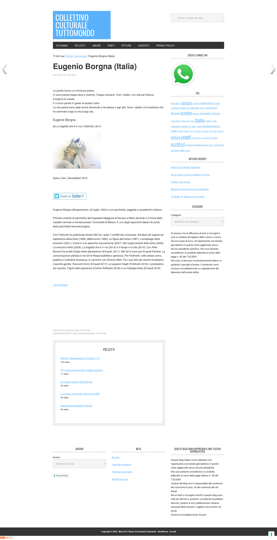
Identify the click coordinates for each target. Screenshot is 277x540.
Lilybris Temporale (180, 181)
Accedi (115, 457)
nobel (174, 131)
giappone (186, 121)
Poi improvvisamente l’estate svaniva (82, 370)
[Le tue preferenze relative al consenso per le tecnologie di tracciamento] (271, 534)
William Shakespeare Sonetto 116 (80, 358)
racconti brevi (206, 138)
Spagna (198, 145)
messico (175, 126)
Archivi (56, 457)
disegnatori (211, 107)
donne (175, 113)
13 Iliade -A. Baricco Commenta (187, 196)
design (202, 108)
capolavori (175, 107)
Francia (215, 113)
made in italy (211, 120)
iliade (192, 121)
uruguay (175, 150)
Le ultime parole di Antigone (76, 382)
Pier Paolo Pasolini (216, 131)
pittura (175, 137)
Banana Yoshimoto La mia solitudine (190, 189)
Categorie (176, 215)
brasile (216, 103)
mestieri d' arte (188, 126)
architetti (196, 103)
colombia (194, 107)
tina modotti (215, 145)
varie (187, 150)
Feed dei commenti (122, 471)
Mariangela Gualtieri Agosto (76, 405)
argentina (206, 103)
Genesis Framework (147, 531)
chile (183, 107)
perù (192, 131)
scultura (190, 145)
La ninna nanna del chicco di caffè (80, 394)
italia (199, 119)
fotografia (205, 113)
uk (222, 145)
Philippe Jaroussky (201, 131)
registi (215, 137)
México (216, 126)
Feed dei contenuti (121, 464)
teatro (205, 145)
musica (207, 126)
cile (187, 108)
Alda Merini (176, 103)
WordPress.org (120, 479)
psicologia (73, 330)
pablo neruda (184, 131)
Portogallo (196, 138)
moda (198, 126)
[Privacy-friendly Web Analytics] (6, 538)
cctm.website (60, 285)
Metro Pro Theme (126, 531)
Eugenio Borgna (86, 333)
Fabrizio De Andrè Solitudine (185, 167)
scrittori (85, 330)
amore (186, 102)
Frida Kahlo (176, 121)
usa (182, 150)
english (186, 113)
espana (196, 113)
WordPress (163, 531)
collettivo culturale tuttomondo (74, 25)
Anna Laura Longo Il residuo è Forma (190, 174)
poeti (186, 136)
